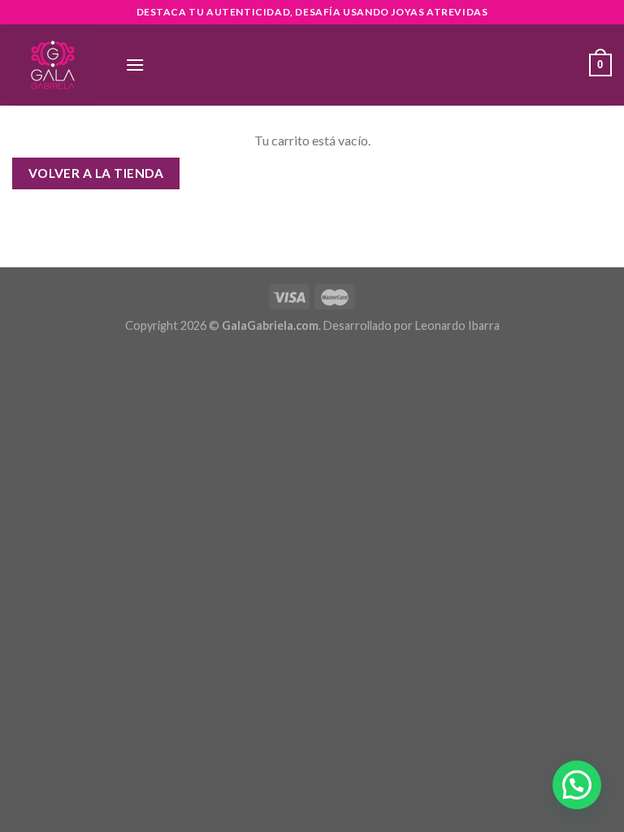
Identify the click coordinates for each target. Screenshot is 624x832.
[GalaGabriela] (56, 65)
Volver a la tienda (95, 173)
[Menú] (135, 64)
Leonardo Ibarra (457, 325)
